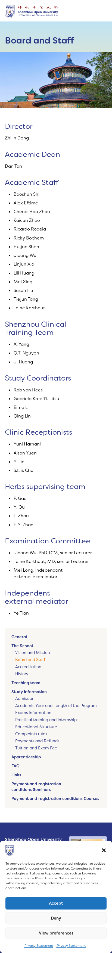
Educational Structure (36, 727)
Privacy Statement (38, 945)
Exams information (33, 712)
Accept (56, 903)
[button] (104, 850)
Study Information (29, 691)
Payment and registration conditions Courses (55, 798)
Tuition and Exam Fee (36, 748)
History (21, 674)
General (19, 637)
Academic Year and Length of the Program (56, 705)
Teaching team (25, 683)
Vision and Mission (32, 652)
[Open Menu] (102, 11)
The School (22, 646)
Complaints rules (31, 734)
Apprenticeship (26, 757)
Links (16, 775)
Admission (25, 698)
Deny (56, 918)
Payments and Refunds (37, 741)
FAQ (15, 766)
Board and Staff (30, 659)
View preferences (56, 933)
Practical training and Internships (46, 719)
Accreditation (28, 666)
